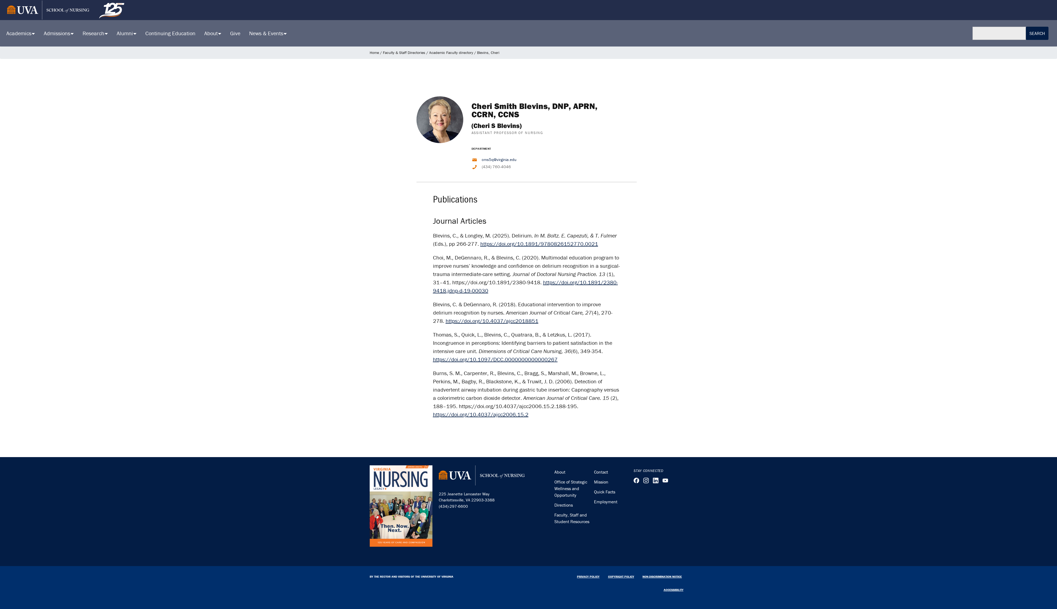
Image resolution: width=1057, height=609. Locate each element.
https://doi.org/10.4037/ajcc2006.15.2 (480, 414)
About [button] (211, 33)
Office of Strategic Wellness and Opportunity (570, 488)
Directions (563, 505)
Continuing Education (170, 33)
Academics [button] (19, 33)
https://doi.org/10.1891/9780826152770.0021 (539, 243)
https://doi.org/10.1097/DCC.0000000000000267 (495, 359)
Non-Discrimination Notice (662, 576)
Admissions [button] (58, 33)
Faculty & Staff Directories (404, 52)
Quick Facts (604, 492)
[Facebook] (636, 480)
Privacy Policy (588, 576)
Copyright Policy (621, 576)
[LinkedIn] (655, 480)
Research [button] (94, 33)
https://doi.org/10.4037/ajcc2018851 (492, 320)
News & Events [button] (267, 33)
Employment (605, 501)
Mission (601, 482)
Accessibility (673, 590)
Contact (601, 472)
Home (374, 52)
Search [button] (1037, 33)
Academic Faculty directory (451, 52)
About (559, 472)
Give (235, 33)
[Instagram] (646, 480)
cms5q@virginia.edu (499, 159)
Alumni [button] (125, 33)
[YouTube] (665, 480)
